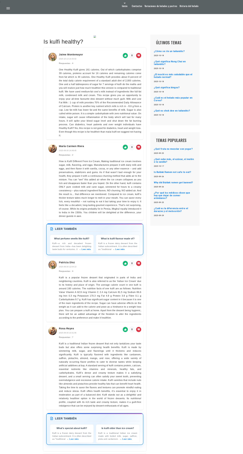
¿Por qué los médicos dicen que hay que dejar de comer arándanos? (172, 195)
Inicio (124, 6)
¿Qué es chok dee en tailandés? (172, 110)
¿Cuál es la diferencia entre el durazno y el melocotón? (171, 209)
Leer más (86, 249)
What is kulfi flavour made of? (118, 238)
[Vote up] (125, 55)
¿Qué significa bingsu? (167, 87)
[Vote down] (138, 55)
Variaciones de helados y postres (161, 6)
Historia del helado (189, 6)
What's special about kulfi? (72, 428)
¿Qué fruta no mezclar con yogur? (173, 149)
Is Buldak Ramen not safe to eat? (172, 172)
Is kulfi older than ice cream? (118, 428)
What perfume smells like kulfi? (71, 238)
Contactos (137, 6)
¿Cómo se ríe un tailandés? (169, 51)
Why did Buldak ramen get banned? (173, 182)
